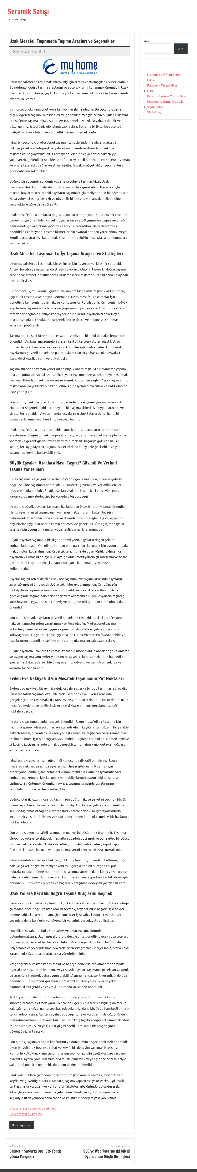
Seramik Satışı (28, 12)
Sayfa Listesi (155, 107)
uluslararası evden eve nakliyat (32, 1108)
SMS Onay (154, 112)
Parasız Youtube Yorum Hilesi (167, 96)
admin (38, 51)
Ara (146, 41)
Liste (150, 90)
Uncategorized (21, 1125)
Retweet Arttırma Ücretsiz (165, 101)
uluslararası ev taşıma (25, 1114)
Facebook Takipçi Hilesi (162, 85)
